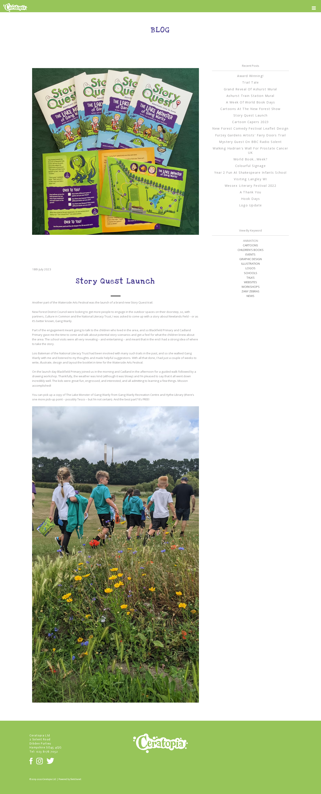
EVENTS (250, 254)
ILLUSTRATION (250, 264)
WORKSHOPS (251, 287)
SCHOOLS (250, 273)
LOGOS (250, 268)
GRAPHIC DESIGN (250, 259)
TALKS (251, 278)
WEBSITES (250, 282)
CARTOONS (250, 245)
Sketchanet (75, 779)
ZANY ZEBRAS (250, 291)
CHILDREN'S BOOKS (251, 250)
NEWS (250, 296)
